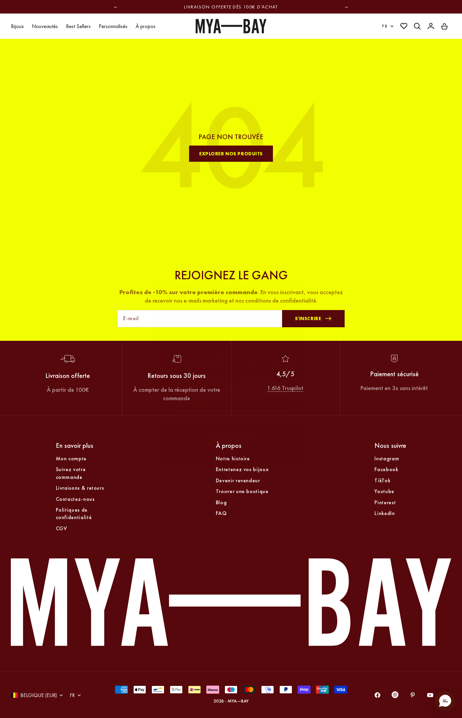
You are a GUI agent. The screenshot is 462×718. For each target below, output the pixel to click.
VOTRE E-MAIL (193, 387)
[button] (445, 701)
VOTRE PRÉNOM (196, 359)
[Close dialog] (299, 276)
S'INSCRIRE (231, 419)
